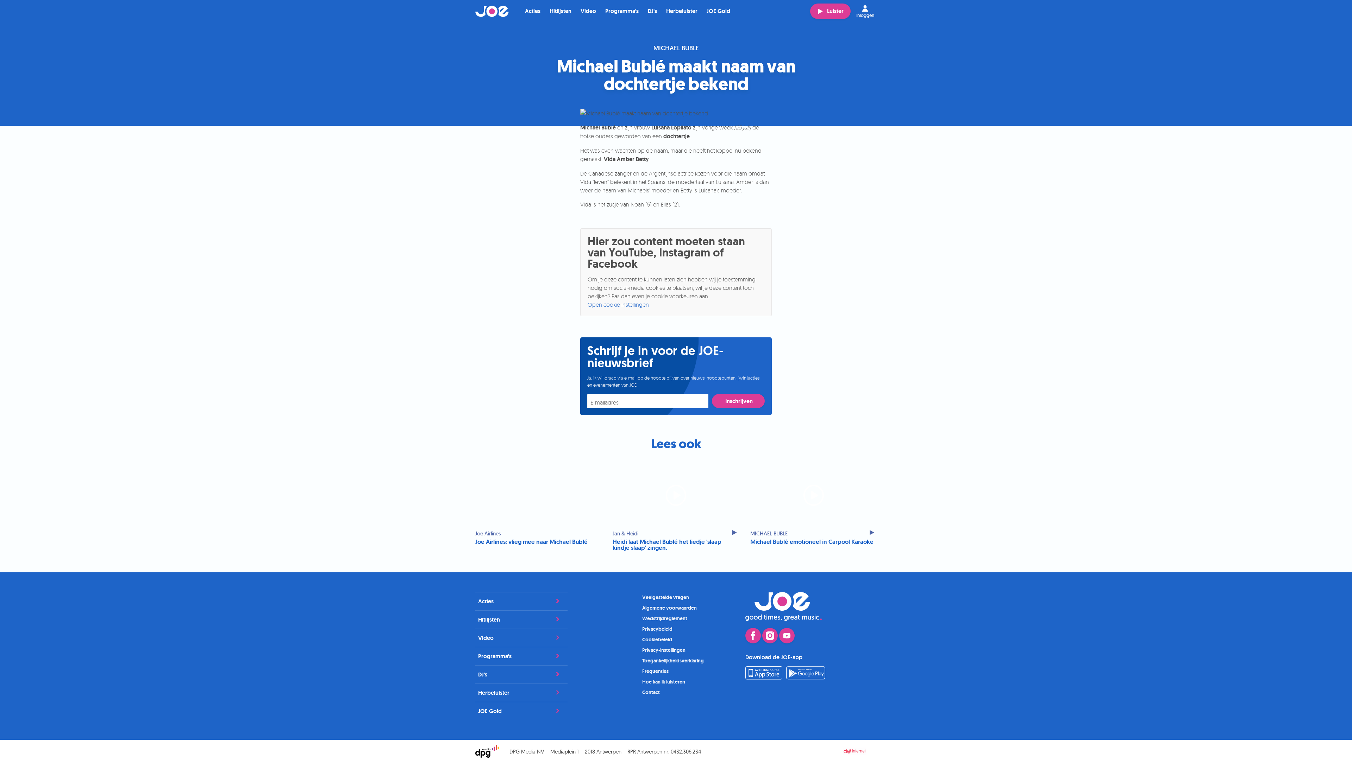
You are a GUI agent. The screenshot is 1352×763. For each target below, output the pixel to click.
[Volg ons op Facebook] (753, 635)
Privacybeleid (657, 629)
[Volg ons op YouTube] (787, 635)
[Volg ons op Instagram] (770, 635)
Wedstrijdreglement (664, 618)
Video (588, 11)
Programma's (622, 11)
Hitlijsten (560, 11)
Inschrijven (739, 401)
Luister (835, 11)
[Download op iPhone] (763, 677)
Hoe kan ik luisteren (663, 682)
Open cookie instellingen (618, 304)
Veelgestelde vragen (665, 597)
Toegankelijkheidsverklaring (673, 660)
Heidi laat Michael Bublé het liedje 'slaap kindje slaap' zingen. (667, 545)
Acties (532, 11)
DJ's (652, 11)
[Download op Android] (806, 677)
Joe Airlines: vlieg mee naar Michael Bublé (531, 542)
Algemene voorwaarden (669, 608)
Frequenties (655, 671)
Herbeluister (681, 11)
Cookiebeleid (657, 639)
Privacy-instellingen (664, 650)
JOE (492, 11)
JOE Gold (718, 11)
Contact (651, 692)
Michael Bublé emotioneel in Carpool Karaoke (812, 542)
